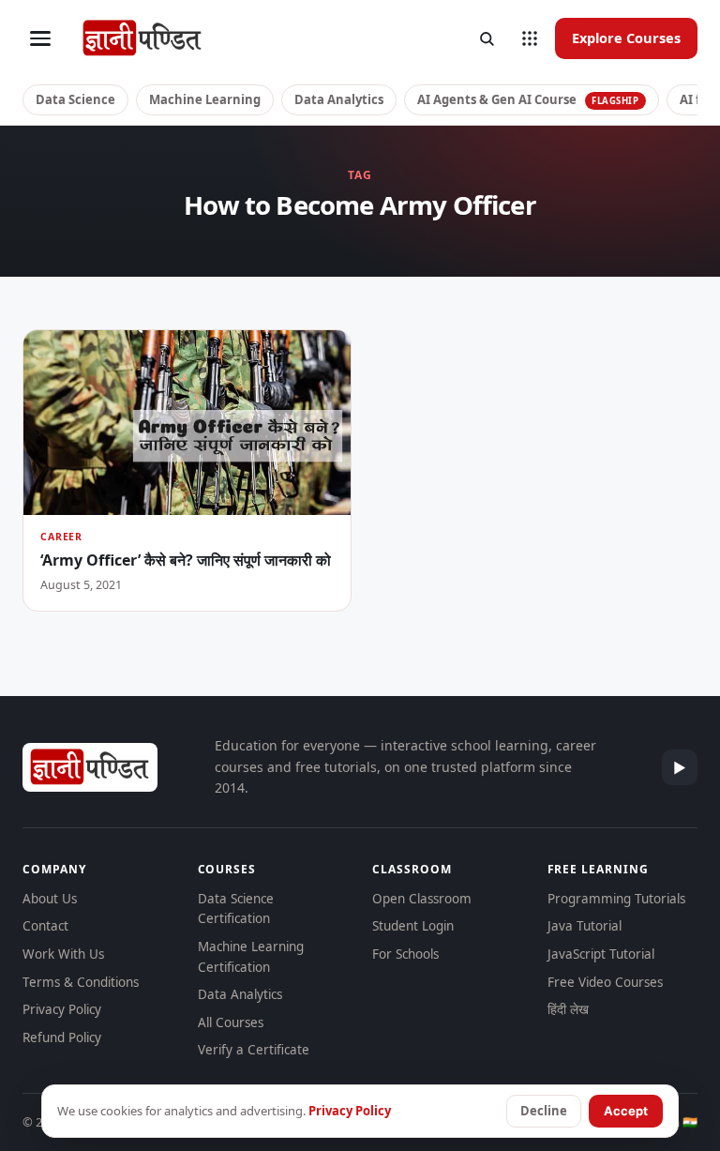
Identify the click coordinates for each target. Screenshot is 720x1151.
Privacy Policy (61, 1009)
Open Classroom (422, 898)
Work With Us (63, 954)
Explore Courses (626, 37)
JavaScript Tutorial (601, 954)
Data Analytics (338, 99)
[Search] (486, 38)
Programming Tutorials (616, 898)
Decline (543, 1110)
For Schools (405, 954)
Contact (45, 925)
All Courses (230, 1022)
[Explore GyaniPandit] (530, 38)
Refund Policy (61, 1037)
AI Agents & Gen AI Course (528, 99)
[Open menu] (40, 38)
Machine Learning (205, 99)
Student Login (413, 925)
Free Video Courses (605, 982)
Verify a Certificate (253, 1049)
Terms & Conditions (80, 982)
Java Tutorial (585, 925)
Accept (626, 1110)
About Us (49, 898)
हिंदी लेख (568, 1009)
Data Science (75, 99)
